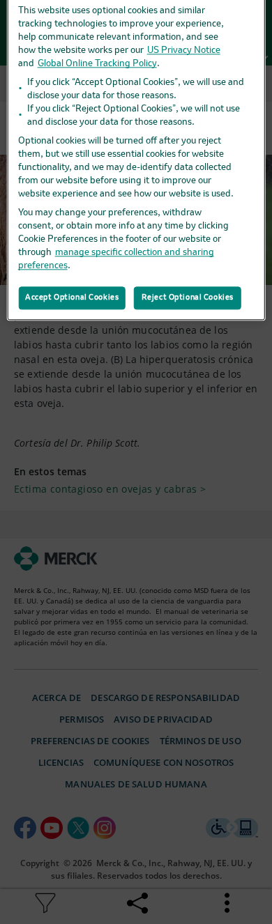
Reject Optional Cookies (188, 297)
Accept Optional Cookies (72, 297)
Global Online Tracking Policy (97, 63)
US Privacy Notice (183, 50)
